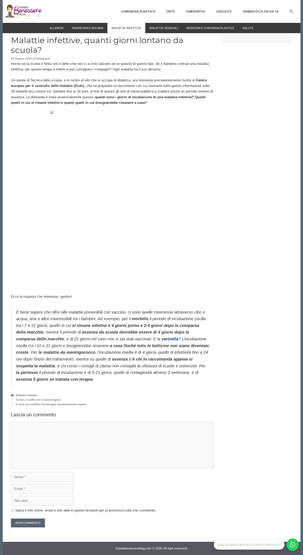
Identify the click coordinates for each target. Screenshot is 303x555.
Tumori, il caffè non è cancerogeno (38, 399)
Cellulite (224, 11)
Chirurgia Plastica (138, 11)
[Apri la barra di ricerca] (291, 11)
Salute (248, 28)
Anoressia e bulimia (87, 28)
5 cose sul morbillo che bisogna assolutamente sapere (51, 404)
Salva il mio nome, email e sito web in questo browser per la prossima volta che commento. (85, 510)
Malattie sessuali (163, 28)
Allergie (57, 28)
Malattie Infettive (126, 28)
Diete (170, 11)
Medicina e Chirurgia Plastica (210, 28)
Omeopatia (195, 11)
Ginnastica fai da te (260, 11)
